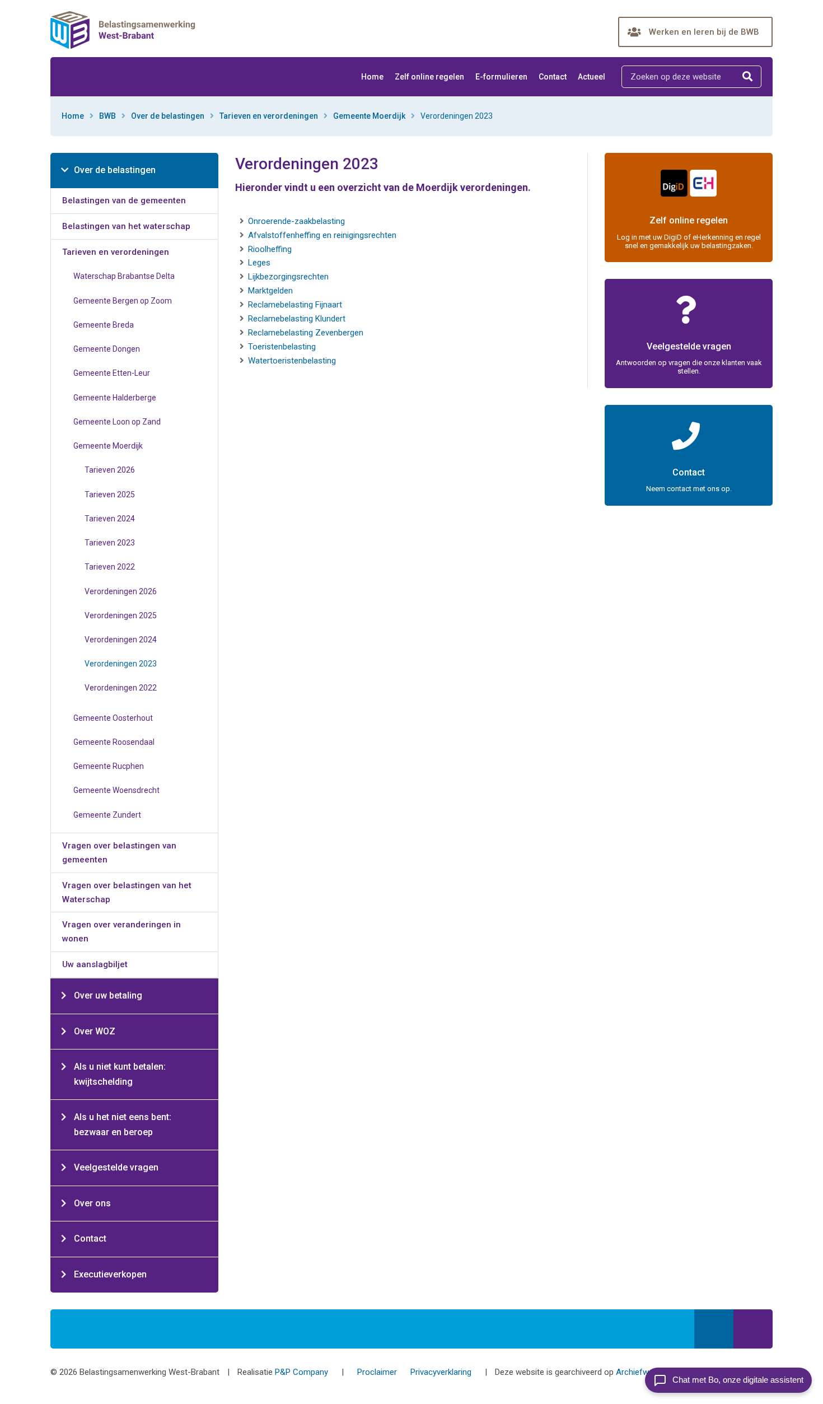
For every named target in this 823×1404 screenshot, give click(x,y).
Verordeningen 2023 (121, 663)
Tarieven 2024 (110, 518)
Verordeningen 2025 (121, 615)
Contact (553, 76)
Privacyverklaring (440, 1372)
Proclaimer (377, 1372)
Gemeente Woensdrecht (116, 790)
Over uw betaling (108, 995)
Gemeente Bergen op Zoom (122, 300)
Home (372, 76)
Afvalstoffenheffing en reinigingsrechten (322, 235)
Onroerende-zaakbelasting (296, 221)
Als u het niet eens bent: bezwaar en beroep (122, 1124)
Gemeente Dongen (106, 348)
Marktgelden (270, 291)
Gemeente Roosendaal (114, 742)
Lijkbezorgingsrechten (288, 277)
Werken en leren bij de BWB (704, 32)
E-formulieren (501, 76)
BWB (107, 115)
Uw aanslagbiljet (95, 964)
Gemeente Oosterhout (113, 717)
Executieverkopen (110, 1274)
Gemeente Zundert (107, 814)
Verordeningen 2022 (121, 687)
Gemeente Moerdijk (369, 115)
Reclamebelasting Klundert (296, 319)
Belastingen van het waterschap (126, 226)
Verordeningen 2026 (121, 591)
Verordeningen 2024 (121, 639)
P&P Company (301, 1372)
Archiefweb (637, 1372)
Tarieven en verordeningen (268, 115)
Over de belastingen (167, 115)
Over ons (92, 1203)
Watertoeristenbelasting (292, 361)
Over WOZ (94, 1031)
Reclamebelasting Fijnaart (295, 305)
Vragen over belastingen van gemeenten (119, 853)
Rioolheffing (270, 249)
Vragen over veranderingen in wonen (121, 932)
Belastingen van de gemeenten (124, 200)
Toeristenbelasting (282, 347)
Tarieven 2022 (110, 566)
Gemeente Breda (103, 324)
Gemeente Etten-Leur (111, 373)
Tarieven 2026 (110, 469)
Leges (259, 263)
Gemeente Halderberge (114, 397)
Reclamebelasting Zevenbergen (305, 333)
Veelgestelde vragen (116, 1167)
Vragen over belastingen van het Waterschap (126, 892)
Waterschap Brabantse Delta (124, 276)
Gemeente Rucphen (108, 766)
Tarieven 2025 (110, 494)
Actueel (591, 76)
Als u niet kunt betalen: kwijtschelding (120, 1074)
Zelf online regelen (429, 76)
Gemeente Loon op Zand (117, 421)
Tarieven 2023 (110, 542)
